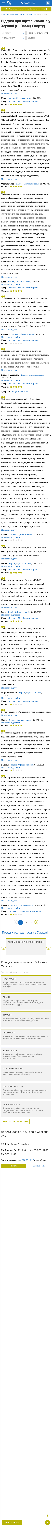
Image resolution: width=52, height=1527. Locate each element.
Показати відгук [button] (9, 93)
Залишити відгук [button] (12, 1522)
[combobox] (13, 38)
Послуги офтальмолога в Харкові (25, 932)
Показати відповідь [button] (10, 284)
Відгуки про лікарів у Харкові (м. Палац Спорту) (18, 14)
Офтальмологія (22, 98)
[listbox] (13, 33)
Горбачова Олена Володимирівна (25, 911)
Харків (11, 98)
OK (43, 9)
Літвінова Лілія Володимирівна (23, 101)
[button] (47, 1515)
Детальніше (34, 9)
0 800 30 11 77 (27, 1160)
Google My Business (20, 391)
